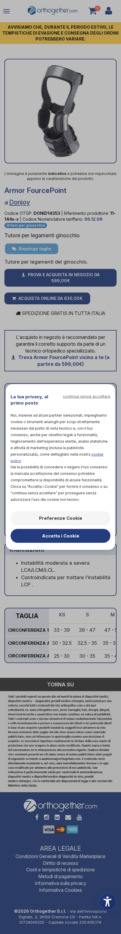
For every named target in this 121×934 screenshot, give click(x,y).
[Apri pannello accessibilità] (107, 901)
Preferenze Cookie (60, 518)
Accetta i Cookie (60, 536)
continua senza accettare (86, 396)
